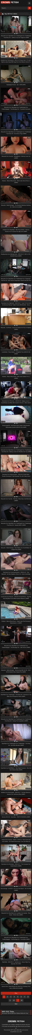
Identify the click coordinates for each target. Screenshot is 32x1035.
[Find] (29, 8)
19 (21, 1000)
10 (14, 1000)
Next (16, 1004)
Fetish (10, 2)
